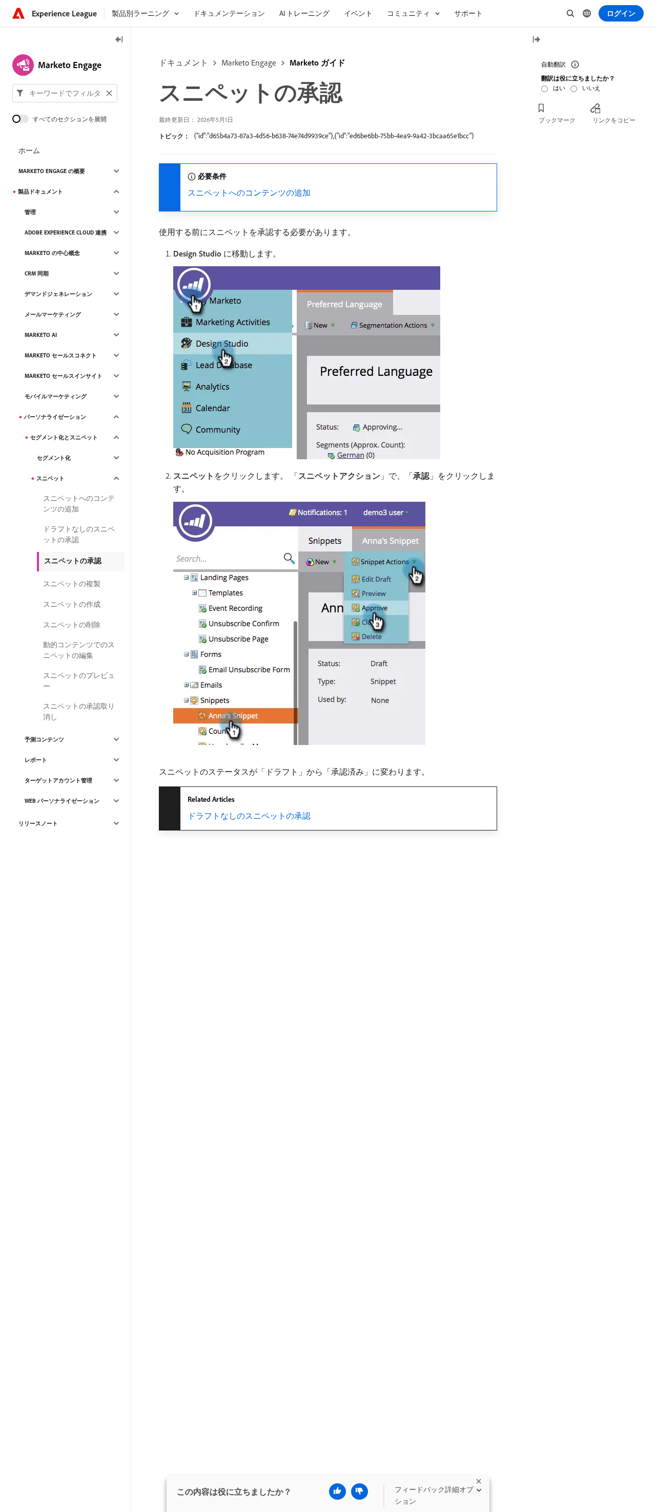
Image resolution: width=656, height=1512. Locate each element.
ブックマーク (557, 120)
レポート (36, 759)
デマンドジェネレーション (58, 293)
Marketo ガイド (317, 62)
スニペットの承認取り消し (79, 711)
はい (559, 88)
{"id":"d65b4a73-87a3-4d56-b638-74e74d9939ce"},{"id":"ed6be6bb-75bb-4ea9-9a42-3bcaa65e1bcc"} (334, 135)
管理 (30, 212)
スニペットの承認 (72, 560)
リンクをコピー (614, 120)
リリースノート (38, 823)
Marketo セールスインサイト (63, 375)
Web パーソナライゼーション (62, 800)
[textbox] (64, 93)
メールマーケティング (53, 314)
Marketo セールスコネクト (61, 355)
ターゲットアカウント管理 (58, 780)
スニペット (50, 478)
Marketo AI (41, 334)
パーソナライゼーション (55, 416)
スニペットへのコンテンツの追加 (249, 192)
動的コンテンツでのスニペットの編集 (79, 650)
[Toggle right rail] (536, 40)
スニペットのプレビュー (79, 681)
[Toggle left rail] (119, 40)
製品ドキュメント (40, 191)
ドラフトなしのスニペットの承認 (249, 816)
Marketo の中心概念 (52, 253)
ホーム (29, 150)
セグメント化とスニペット (64, 437)
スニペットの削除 (71, 624)
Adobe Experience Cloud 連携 (66, 232)
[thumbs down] (359, 1491)
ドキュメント (183, 62)
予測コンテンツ (44, 739)
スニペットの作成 (71, 604)
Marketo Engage (248, 62)
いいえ (591, 88)
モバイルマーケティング (56, 396)
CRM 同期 (37, 273)
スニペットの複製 (71, 583)
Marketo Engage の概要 (51, 171)
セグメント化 (54, 457)
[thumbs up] (337, 1491)
